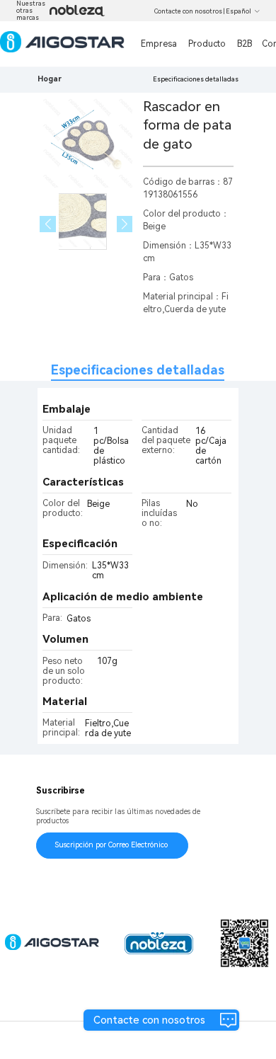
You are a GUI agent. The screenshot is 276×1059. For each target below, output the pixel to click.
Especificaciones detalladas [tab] (137, 369)
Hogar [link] (50, 79)
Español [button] (238, 11)
